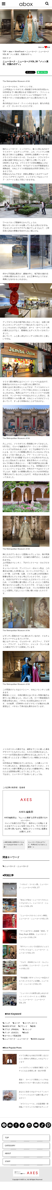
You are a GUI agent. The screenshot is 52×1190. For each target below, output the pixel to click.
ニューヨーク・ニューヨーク (16, 866)
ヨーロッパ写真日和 (12, 1036)
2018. (4, 58)
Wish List (41, 47)
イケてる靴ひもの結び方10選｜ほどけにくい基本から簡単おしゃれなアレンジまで (34, 1058)
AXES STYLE (9, 1026)
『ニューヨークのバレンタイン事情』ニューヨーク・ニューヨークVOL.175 (33, 917)
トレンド (28, 1029)
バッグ (7, 1023)
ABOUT (8, 1153)
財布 (34, 1026)
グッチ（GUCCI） (12, 1033)
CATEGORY (10, 1146)
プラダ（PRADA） (12, 1029)
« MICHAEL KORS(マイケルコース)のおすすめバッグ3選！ (14, 844)
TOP (7, 1138)
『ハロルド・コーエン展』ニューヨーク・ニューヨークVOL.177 (33, 886)
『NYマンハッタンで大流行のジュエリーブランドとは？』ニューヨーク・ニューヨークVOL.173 (34, 950)
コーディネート (30, 1023)
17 (10, 58)
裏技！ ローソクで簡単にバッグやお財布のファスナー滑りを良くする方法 (33, 1081)
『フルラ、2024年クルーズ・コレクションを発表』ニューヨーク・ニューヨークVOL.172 (34, 965)
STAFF (7, 1161)
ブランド (23, 1026)
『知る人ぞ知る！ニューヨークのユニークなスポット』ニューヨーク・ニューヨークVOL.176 (33, 903)
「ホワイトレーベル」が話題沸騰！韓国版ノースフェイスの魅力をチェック (33, 1105)
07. (8, 58)
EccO (26, 1033)
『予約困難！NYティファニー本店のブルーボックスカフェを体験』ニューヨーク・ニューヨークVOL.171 (34, 981)
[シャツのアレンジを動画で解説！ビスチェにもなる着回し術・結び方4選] (10, 1071)
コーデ (17, 1023)
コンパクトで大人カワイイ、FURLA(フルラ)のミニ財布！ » (37, 844)
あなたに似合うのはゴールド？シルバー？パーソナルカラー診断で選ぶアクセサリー (33, 1095)
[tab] (30, 72)
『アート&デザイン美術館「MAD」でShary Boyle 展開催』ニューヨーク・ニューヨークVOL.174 (33, 934)
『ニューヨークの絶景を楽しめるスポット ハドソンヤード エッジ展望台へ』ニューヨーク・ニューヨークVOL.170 (33, 998)
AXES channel (38, 1039)
